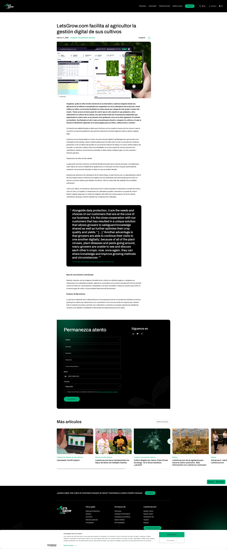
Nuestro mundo (148, 514)
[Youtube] (137, 333)
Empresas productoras (93, 511)
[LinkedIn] (149, 38)
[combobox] (66, 376)
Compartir (142, 38)
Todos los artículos (162, 421)
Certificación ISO (148, 517)
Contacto (190, 6)
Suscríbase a (72, 399)
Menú (203, 6)
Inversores (89, 517)
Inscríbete (150, 493)
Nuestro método (120, 520)
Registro (146, 523)
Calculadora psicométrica (122, 517)
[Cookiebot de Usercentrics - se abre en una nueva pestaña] (52, 545)
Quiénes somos (177, 6)
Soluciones (142, 6)
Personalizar (171, 540)
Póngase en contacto (152, 528)
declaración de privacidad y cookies (107, 392)
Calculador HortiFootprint (122, 514)
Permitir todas (171, 534)
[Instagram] (142, 333)
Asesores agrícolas (92, 520)
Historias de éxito (164, 6)
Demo (212, 482)
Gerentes (88, 514)
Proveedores (90, 523)
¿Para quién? (153, 6)
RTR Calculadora (120, 523)
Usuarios (146, 520)
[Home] (9, 6)
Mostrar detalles (69, 545)
